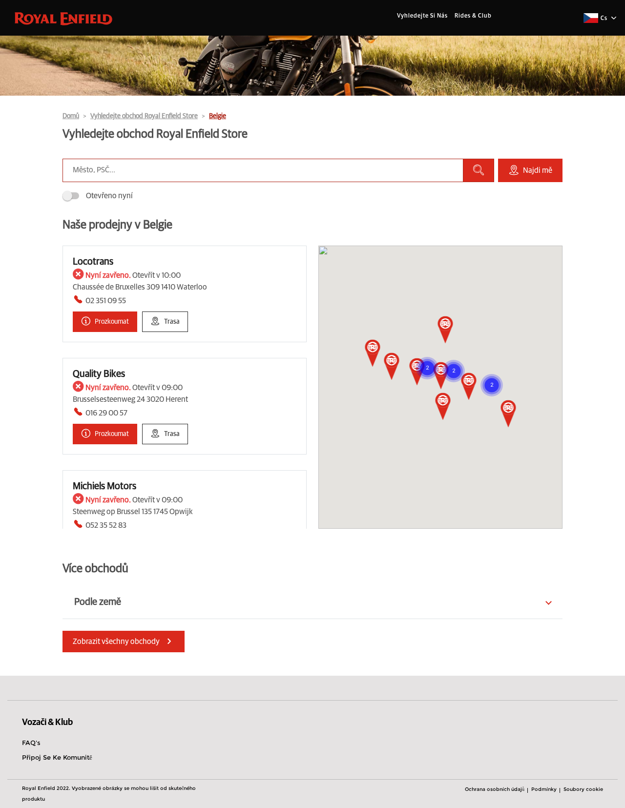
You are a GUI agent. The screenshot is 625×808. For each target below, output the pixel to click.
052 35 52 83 (105, 525)
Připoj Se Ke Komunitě (57, 757)
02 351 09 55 (105, 301)
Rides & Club (473, 16)
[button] (372, 354)
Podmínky (544, 789)
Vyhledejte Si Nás (422, 16)
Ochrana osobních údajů (494, 789)
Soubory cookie (583, 789)
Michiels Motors (104, 486)
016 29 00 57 (106, 413)
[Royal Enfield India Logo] (63, 18)
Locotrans (93, 262)
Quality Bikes (99, 374)
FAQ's (31, 742)
